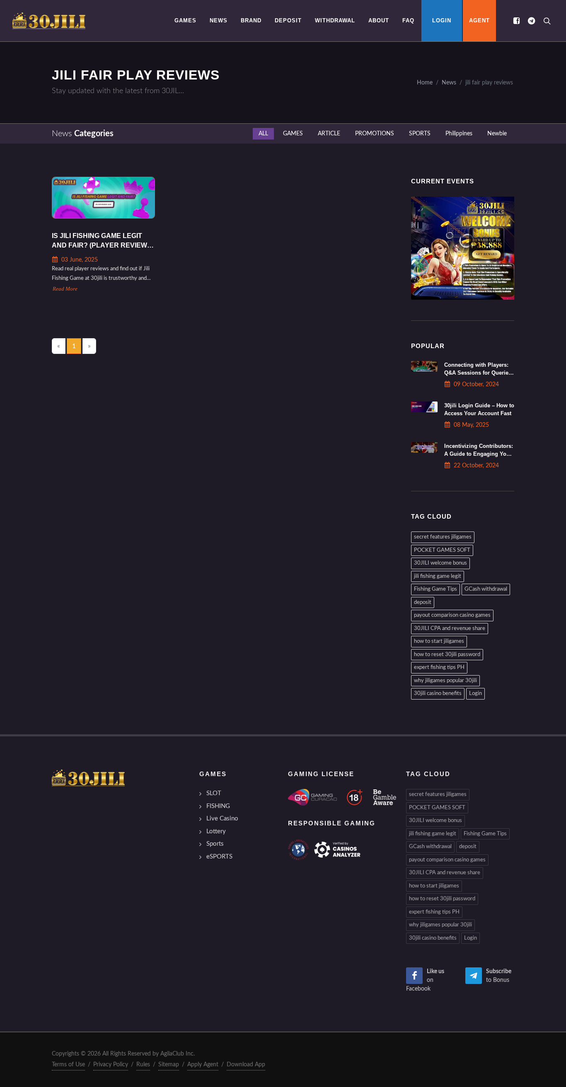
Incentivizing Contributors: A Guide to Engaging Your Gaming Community (478, 454)
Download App (246, 1065)
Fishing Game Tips (435, 589)
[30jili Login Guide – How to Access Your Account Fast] (424, 407)
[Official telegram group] (531, 21)
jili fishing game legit (437, 576)
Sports (215, 844)
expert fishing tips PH (439, 667)
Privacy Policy (110, 1065)
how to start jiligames (439, 641)
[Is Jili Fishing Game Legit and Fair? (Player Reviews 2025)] (103, 198)
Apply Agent (202, 1065)
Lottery (216, 831)
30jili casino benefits (438, 693)
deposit (422, 602)
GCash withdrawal (485, 589)
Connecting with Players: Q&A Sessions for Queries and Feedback (477, 373)
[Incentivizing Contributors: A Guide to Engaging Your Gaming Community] (424, 447)
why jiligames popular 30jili (445, 680)
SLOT (213, 793)
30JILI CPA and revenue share (449, 628)
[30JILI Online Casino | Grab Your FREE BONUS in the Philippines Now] (48, 20)
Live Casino (222, 818)
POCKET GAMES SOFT (442, 550)
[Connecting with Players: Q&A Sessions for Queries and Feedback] (424, 366)
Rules (143, 1065)
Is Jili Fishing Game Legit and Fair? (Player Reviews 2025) (102, 241)
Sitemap (168, 1065)
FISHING (218, 806)
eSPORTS (219, 857)
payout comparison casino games (452, 615)
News (449, 82)
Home (425, 82)
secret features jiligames (443, 537)
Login (475, 693)
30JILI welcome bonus (440, 563)
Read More (65, 289)
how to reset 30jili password (447, 654)
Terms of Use (68, 1065)
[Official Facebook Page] (516, 21)
